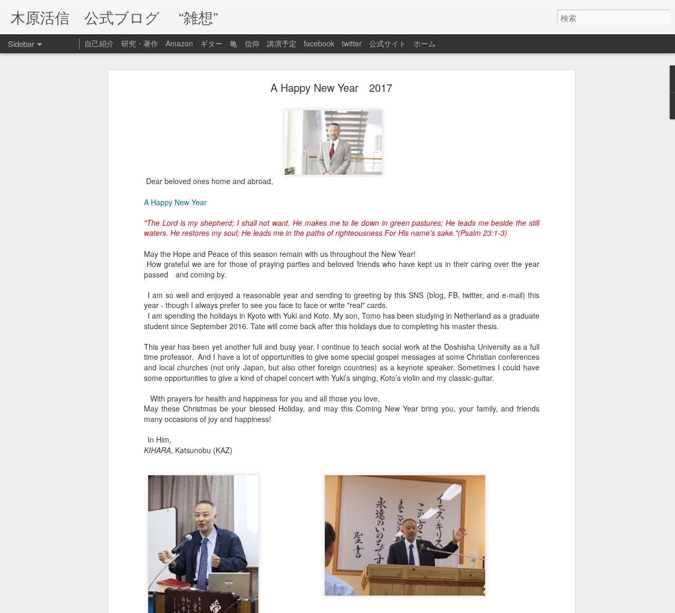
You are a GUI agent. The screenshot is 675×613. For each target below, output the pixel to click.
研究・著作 (139, 43)
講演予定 (281, 43)
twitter (352, 43)
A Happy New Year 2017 (331, 87)
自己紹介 (99, 43)
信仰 (252, 43)
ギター (211, 43)
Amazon (179, 43)
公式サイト (387, 43)
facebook (319, 43)
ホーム (424, 43)
